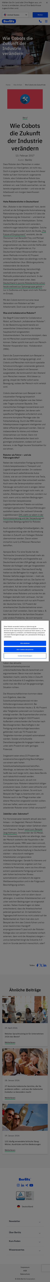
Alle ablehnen (24, 643)
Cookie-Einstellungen (25, 656)
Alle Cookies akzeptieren (25, 649)
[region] (25, 641)
